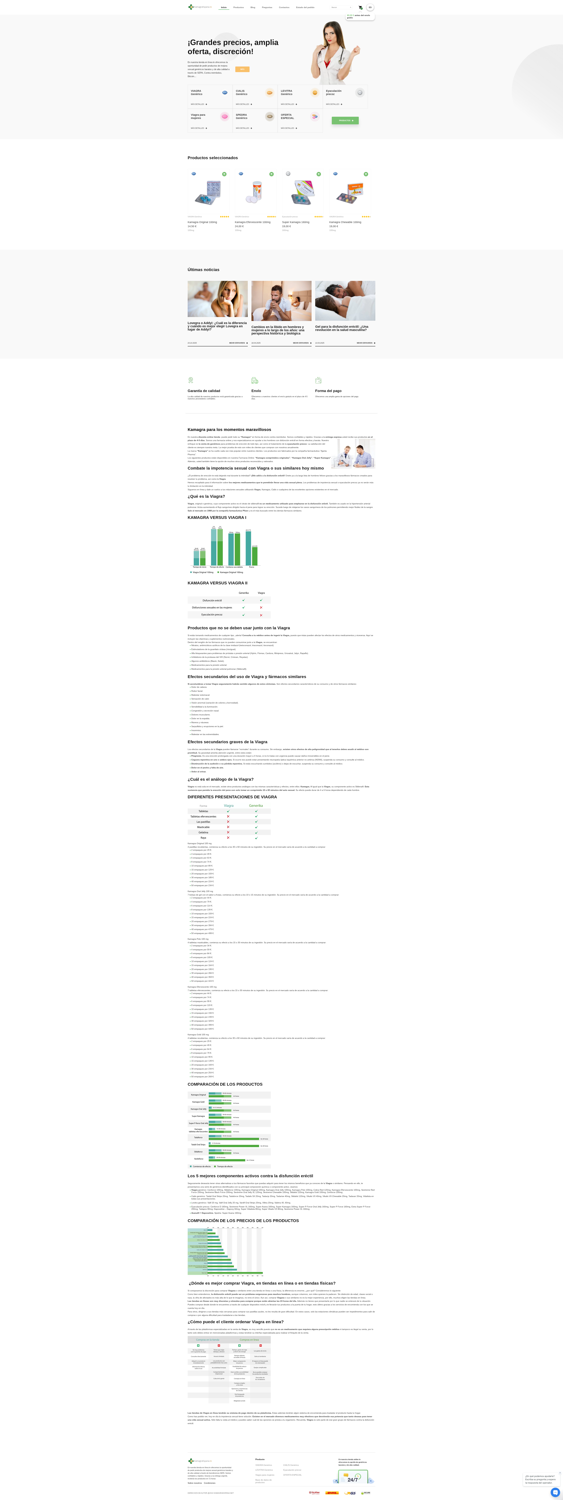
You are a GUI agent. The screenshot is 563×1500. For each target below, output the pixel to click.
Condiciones (209, 1483)
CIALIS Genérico (291, 1465)
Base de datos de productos (263, 1481)
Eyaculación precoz (292, 1470)
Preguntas (267, 7)
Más (242, 69)
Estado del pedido (305, 7)
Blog (253, 7)
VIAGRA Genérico (263, 1465)
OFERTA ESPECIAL (292, 1475)
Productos (238, 7)
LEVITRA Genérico (264, 1470)
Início (224, 7)
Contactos (284, 7)
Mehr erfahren (237, 343)
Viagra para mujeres (264, 1475)
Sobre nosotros (195, 1483)
